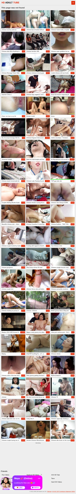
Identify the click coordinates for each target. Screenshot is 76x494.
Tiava (52, 478)
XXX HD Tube (55, 475)
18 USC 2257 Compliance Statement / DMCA (63, 491)
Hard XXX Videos (56, 482)
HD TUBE (10, 2)
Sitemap (49, 491)
